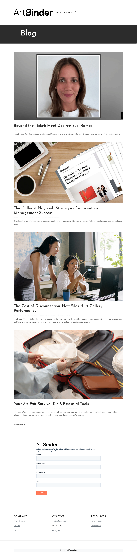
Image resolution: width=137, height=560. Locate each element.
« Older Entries (19, 425)
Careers (17, 526)
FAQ (15, 530)
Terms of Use (96, 526)
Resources (68, 12)
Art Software (39, 217)
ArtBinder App (19, 521)
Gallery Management (52, 217)
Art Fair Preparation (41, 408)
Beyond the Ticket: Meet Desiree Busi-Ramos (53, 126)
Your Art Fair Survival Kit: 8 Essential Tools (51, 404)
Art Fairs (52, 408)
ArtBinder (28, 130)
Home (58, 12)
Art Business (29, 217)
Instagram (56, 530)
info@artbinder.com (60, 521)
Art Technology (50, 315)
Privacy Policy (96, 521)
